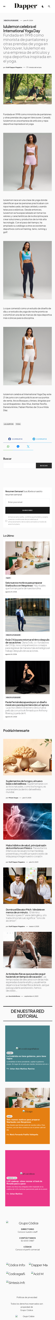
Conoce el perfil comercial (27, 1249)
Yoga (18, 424)
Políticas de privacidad (27, 1297)
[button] (4, 6)
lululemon (8, 424)
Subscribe (27, 510)
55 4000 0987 (27, 1241)
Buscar (7, 458)
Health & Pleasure (11, 20)
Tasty (8, 578)
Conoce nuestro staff (27, 1232)
